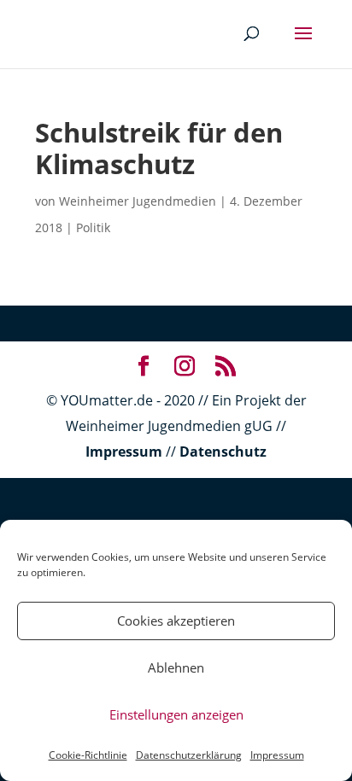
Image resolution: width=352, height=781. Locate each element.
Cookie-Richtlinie (88, 755)
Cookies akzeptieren (176, 620)
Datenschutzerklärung (189, 755)
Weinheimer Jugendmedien (137, 201)
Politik (93, 227)
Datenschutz (223, 451)
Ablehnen (176, 667)
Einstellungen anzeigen (176, 714)
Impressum (277, 755)
